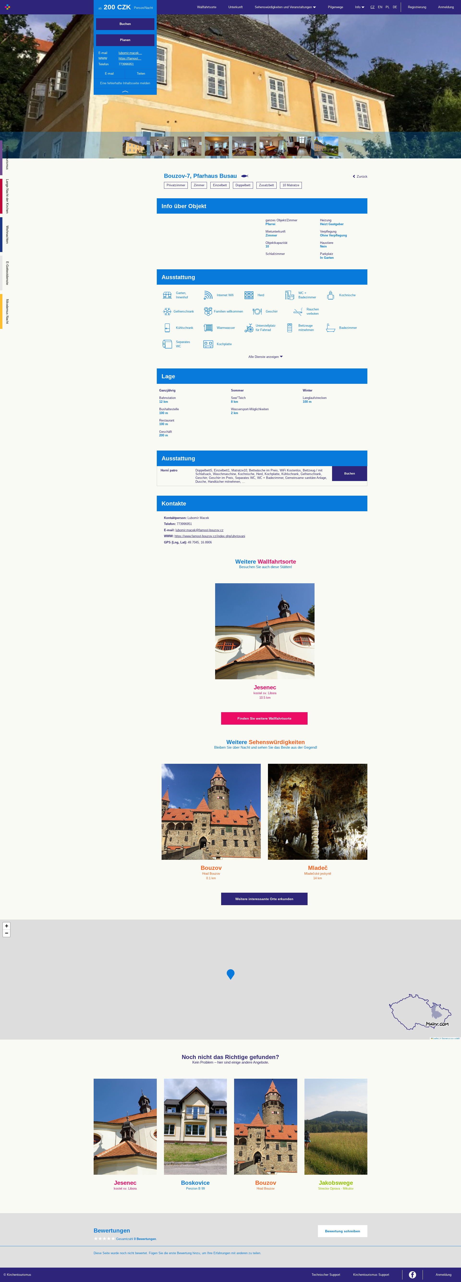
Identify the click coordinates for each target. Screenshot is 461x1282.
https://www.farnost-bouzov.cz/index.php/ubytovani (210, 536)
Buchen (125, 24)
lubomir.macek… (130, 53)
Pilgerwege (335, 7)
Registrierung (417, 7)
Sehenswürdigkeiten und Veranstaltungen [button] (284, 7)
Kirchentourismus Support (371, 1274)
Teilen (141, 73)
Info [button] (358, 7)
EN (380, 7)
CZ (372, 7)
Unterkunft (235, 7)
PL (387, 7)
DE (395, 7)
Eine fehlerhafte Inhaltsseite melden (125, 83)
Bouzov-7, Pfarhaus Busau (200, 176)
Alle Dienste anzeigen (264, 357)
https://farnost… (130, 58)
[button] (231, 974)
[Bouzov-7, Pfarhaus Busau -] (135, 146)
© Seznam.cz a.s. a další (450, 1038)
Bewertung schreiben (342, 1231)
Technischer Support (326, 1274)
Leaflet (435, 1038)
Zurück (361, 176)
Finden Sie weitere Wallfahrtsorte (264, 718)
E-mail (109, 73)
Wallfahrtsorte (206, 7)
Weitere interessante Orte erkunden (264, 899)
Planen (125, 40)
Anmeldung (446, 7)
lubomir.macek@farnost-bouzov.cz (200, 530)
